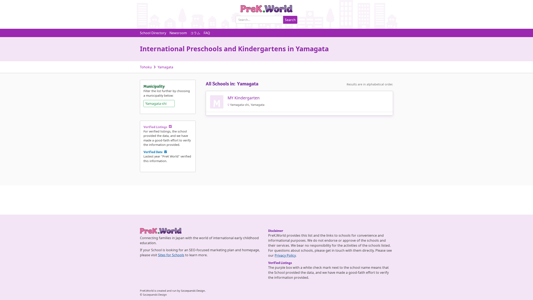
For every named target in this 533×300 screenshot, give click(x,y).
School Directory (153, 33)
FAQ (207, 33)
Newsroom (178, 33)
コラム (195, 33)
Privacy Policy (285, 255)
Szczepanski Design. (193, 290)
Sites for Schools (171, 255)
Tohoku (146, 67)
